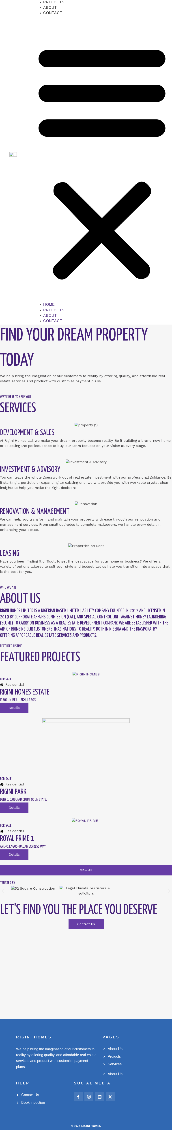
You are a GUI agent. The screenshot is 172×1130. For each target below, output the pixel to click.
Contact (52, 13)
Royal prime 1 (17, 838)
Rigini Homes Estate (24, 692)
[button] (102, 161)
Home (49, 304)
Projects (53, 2)
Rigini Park (13, 792)
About (50, 7)
